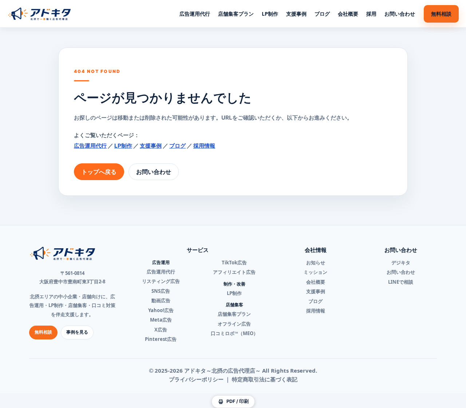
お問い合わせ (399, 13)
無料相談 (441, 13)
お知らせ (315, 262)
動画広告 (160, 300)
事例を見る (77, 332)
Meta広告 (161, 319)
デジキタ (400, 262)
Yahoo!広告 (161, 310)
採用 (371, 13)
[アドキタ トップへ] (39, 14)
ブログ (322, 13)
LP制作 (270, 13)
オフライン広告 (234, 323)
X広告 (160, 329)
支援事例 (296, 13)
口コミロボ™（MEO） (234, 333)
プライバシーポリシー (196, 379)
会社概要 (348, 13)
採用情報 (204, 145)
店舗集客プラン (236, 13)
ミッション (315, 272)
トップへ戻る (99, 171)
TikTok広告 (234, 262)
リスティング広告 (161, 281)
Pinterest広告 (161, 339)
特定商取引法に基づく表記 (264, 379)
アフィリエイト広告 (234, 272)
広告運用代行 (194, 13)
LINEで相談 (400, 282)
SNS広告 (160, 291)
